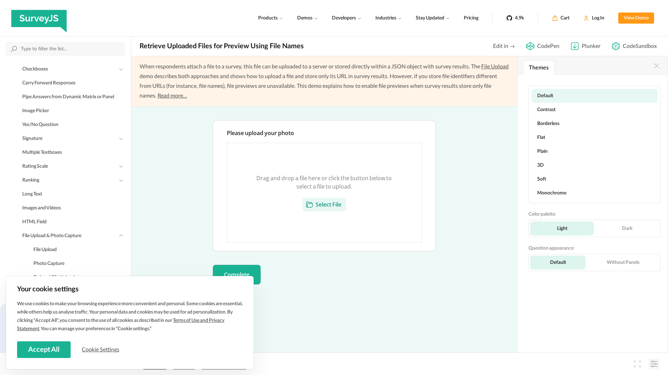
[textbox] (324, 185)
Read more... (172, 96)
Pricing (471, 18)
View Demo (636, 18)
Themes (539, 67)
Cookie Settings (100, 349)
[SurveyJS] (39, 18)
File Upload (495, 66)
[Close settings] (656, 65)
